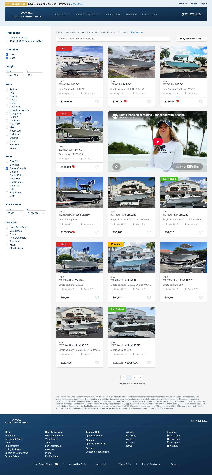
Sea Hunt (14, 144)
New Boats (63, 14)
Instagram (174, 442)
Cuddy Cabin (16, 175)
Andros (13, 89)
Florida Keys (16, 248)
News (129, 446)
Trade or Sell (92, 432)
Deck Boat (15, 178)
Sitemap (174, 464)
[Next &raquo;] (140, 377)
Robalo (13, 141)
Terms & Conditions (151, 464)
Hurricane (15, 120)
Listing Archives (13, 449)
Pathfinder (15, 134)
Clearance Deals (18, 37)
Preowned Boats (88, 14)
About (129, 432)
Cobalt (13, 99)
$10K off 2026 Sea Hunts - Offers (26, 41)
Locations (149, 14)
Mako (12, 127)
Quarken (14, 138)
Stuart (13, 234)
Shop (8, 432)
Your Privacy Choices (44, 464)
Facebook (174, 439)
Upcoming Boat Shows (16, 453)
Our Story (131, 435)
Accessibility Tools (77, 464)
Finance (90, 440)
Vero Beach (16, 231)
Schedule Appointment (97, 451)
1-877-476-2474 (199, 421)
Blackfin (14, 96)
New (12, 54)
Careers (130, 442)
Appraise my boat (95, 435)
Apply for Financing (96, 443)
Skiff (12, 196)
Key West (15, 124)
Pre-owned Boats (13, 439)
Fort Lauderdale (18, 238)
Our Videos (175, 435)
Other (12, 189)
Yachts (194, 4)
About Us (183, 4)
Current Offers (12, 456)
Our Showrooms (54, 432)
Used (12, 58)
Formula (14, 117)
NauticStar (15, 131)
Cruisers (14, 172)
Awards (130, 439)
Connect (171, 432)
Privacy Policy (124, 464)
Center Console (18, 168)
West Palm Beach (19, 227)
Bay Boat (14, 161)
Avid (12, 93)
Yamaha (14, 148)
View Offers (77, 4)
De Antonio (15, 106)
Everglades (15, 113)
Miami (13, 244)
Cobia (13, 103)
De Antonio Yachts (19, 110)
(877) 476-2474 (192, 14)
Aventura (14, 241)
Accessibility (101, 464)
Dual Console (17, 182)
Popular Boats (12, 446)
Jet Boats (14, 185)
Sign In (204, 4)
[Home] (26, 14)
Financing (113, 14)
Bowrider (14, 165)
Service (131, 14)
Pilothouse (15, 192)
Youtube (174, 446)
